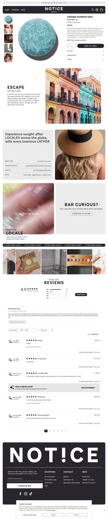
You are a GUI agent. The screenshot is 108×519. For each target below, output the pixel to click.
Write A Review (81, 294)
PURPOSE (86, 477)
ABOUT (66, 477)
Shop (7, 10)
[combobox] (31, 330)
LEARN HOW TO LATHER (81, 213)
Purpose (15, 10)
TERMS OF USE (88, 480)
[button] (93, 9)
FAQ (46, 486)
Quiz (23, 10)
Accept (53, 515)
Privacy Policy (51, 510)
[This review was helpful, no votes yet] (95, 352)
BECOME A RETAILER (71, 483)
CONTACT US (68, 480)
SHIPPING (48, 483)
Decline (76, 515)
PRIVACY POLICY (89, 483)
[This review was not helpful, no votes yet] (98, 352)
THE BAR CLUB (50, 480)
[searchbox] (14, 330)
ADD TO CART (90, 46)
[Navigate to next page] (66, 431)
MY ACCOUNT (50, 477)
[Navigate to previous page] (41, 431)
